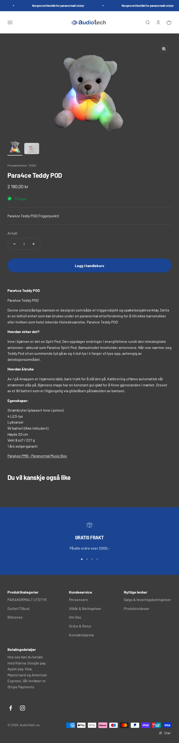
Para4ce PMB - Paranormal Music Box (37, 455)
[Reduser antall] (14, 244)
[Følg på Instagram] (22, 708)
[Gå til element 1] (14, 147)
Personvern (78, 599)
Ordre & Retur (80, 626)
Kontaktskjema (81, 635)
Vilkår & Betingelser (85, 608)
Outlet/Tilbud (18, 608)
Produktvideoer (136, 608)
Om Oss (75, 617)
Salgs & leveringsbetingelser (147, 599)
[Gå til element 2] (31, 149)
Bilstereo (15, 617)
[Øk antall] (33, 244)
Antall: (12, 233)
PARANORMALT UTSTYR (27, 599)
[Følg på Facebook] (10, 708)
